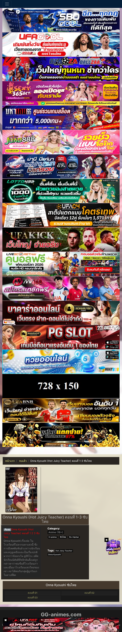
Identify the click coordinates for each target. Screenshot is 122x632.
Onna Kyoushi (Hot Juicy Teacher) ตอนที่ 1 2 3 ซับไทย (22, 533)
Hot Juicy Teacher (64, 550)
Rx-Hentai (74, 537)
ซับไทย (63, 537)
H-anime (53, 537)
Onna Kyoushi (54, 554)
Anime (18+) (55, 532)
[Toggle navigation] (7, 4)
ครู (9, 552)
